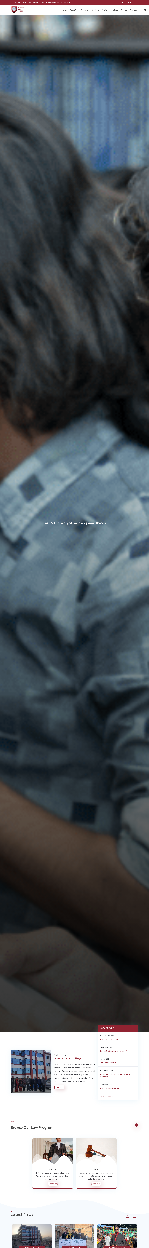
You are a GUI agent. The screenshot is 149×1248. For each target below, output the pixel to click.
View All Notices (106, 1096)
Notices (115, 10)
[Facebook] (137, 2)
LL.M (96, 1169)
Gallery (124, 10)
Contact (133, 10)
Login (127, 2)
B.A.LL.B (53, 1169)
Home (64, 10)
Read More (59, 1087)
